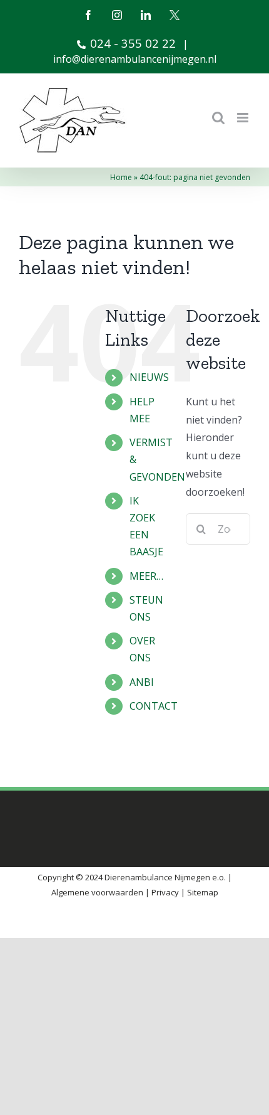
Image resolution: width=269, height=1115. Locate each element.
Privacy (165, 892)
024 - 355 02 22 (133, 43)
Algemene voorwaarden (97, 892)
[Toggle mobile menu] (243, 117)
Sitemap (202, 892)
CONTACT (153, 706)
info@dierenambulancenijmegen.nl (134, 59)
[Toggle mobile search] (218, 117)
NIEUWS (149, 377)
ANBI (141, 682)
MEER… (146, 576)
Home (121, 177)
